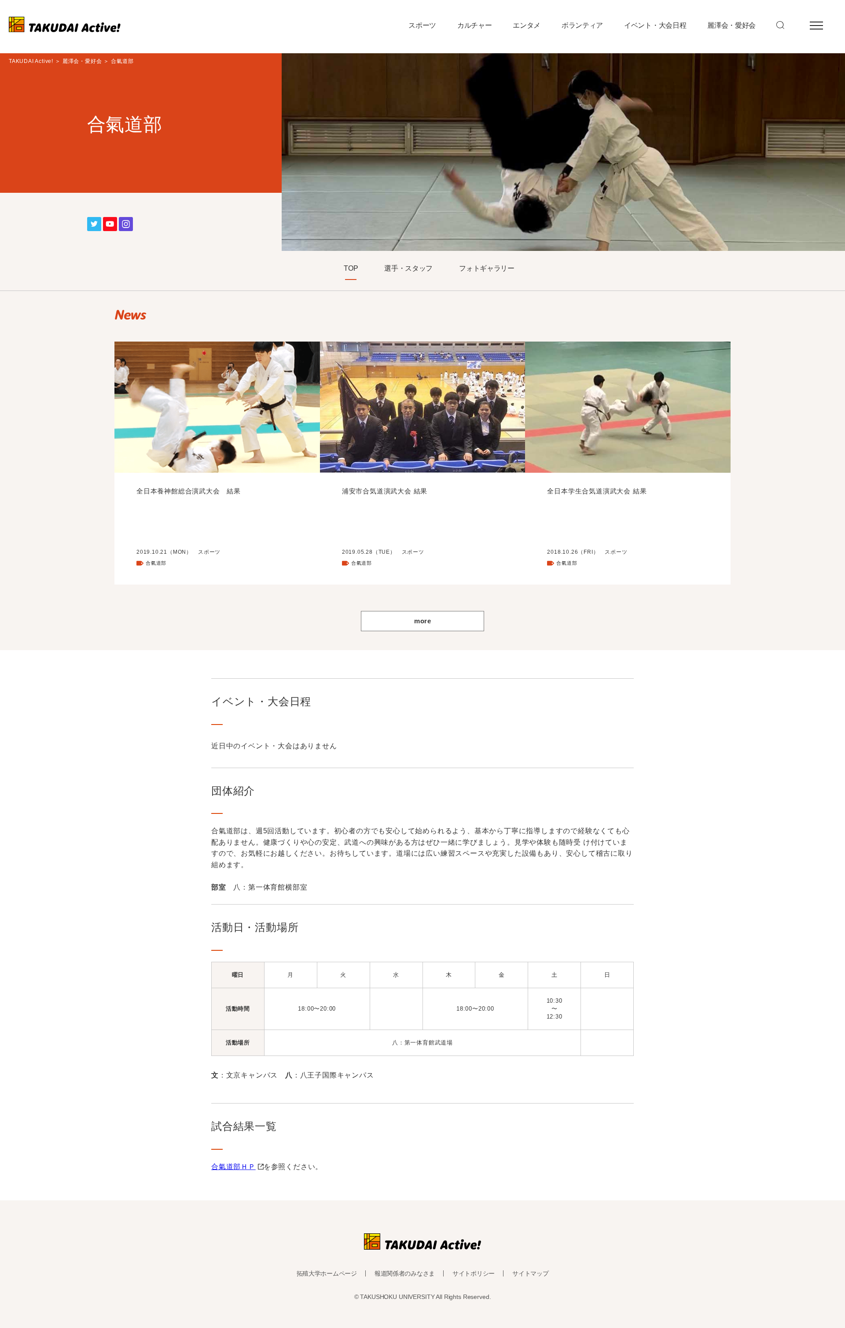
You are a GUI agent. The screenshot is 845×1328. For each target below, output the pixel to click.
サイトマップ (530, 1273)
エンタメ (526, 25)
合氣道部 (156, 563)
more (422, 621)
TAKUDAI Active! (31, 61)
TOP (351, 268)
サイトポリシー (473, 1273)
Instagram (126, 222)
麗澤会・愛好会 (731, 25)
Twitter (94, 222)
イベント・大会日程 (655, 25)
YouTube (110, 222)
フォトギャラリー (486, 268)
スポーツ (422, 25)
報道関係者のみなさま (405, 1273)
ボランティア (582, 25)
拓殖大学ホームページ (327, 1273)
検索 (780, 25)
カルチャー (474, 25)
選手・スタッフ (408, 268)
